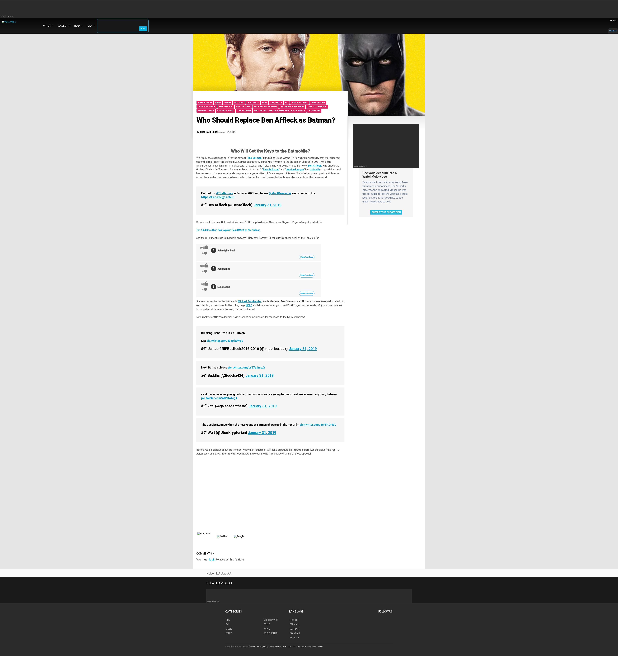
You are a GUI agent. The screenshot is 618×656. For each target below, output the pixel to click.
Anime (267, 628)
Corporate (287, 646)
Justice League (295, 169)
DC (286, 102)
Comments (205, 553)
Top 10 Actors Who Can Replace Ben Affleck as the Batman (228, 230)
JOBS (313, 646)
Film (228, 620)
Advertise (305, 646)
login (212, 559)
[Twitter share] (222, 542)
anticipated (318, 102)
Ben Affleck (226, 106)
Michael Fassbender (265, 106)
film (264, 102)
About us (296, 646)
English (294, 620)
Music (229, 628)
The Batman (244, 110)
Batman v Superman (292, 106)
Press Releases (275, 646)
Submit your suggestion (386, 212)
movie (227, 102)
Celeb (229, 633)
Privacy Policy (262, 646)
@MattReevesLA (280, 193)
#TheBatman (224, 193)
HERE (249, 305)
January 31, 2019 (267, 205)
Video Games (271, 620)
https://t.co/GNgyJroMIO (217, 197)
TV (227, 624)
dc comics (253, 102)
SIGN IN (613, 20)
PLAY (142, 29)
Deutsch (294, 628)
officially (315, 169)
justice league (206, 106)
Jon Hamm (314, 110)
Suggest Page (206, 110)
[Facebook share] (204, 540)
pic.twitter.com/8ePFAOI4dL (318, 424)
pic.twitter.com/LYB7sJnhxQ (246, 367)
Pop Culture (270, 633)
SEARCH (612, 31)
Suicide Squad (299, 102)
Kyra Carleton (208, 132)
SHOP (320, 646)
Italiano (294, 637)
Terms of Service (249, 646)
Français (295, 633)
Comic (267, 624)
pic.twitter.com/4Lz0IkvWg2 (225, 340)
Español (294, 624)
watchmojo (205, 102)
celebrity (276, 102)
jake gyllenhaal (317, 106)
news (218, 102)
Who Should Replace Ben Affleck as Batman (279, 110)
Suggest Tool (225, 110)
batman (238, 102)
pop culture (243, 106)
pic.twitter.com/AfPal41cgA (219, 398)
